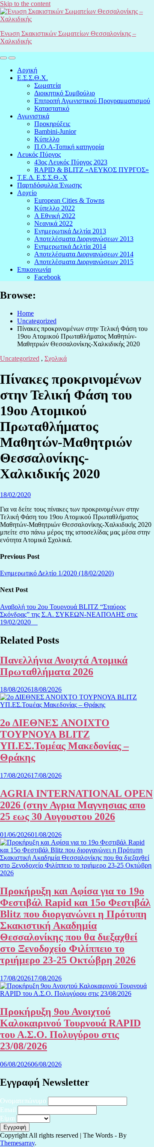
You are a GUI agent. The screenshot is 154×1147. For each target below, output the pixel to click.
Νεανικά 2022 (53, 223)
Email (8, 1109)
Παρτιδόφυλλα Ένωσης (49, 185)
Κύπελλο (46, 139)
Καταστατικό (51, 108)
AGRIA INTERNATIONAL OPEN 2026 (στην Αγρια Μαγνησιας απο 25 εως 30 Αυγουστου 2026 (76, 805)
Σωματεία (47, 85)
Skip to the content (25, 3)
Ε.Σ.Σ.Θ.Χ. (32, 77)
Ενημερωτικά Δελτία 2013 (70, 231)
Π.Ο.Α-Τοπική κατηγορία (69, 146)
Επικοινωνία (34, 269)
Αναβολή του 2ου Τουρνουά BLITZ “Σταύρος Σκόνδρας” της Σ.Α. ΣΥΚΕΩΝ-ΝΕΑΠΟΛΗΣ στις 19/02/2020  (68, 614)
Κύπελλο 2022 (54, 208)
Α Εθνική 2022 (54, 215)
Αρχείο (27, 192)
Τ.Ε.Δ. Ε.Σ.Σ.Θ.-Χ (42, 177)
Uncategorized (19, 358)
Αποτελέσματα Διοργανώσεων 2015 (83, 261)
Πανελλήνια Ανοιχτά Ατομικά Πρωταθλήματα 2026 (63, 666)
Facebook (47, 277)
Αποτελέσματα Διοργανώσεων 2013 (83, 238)
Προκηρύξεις (52, 123)
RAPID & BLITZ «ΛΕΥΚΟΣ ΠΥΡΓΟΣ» (91, 169)
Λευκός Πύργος (39, 154)
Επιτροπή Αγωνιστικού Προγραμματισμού (92, 100)
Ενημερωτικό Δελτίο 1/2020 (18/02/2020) (57, 573)
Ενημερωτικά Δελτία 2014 (70, 246)
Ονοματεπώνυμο (23, 1100)
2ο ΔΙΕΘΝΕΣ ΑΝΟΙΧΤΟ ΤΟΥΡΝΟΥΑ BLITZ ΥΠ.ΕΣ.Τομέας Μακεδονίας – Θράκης (64, 740)
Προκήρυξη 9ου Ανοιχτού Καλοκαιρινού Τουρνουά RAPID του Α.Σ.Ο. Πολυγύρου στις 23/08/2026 (70, 1029)
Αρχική (27, 70)
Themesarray (17, 1143)
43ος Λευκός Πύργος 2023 (70, 162)
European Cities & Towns (69, 200)
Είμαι (7, 1118)
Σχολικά (55, 358)
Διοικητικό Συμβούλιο (64, 93)
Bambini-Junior (55, 131)
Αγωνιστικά (33, 116)
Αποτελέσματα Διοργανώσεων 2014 (83, 254)
